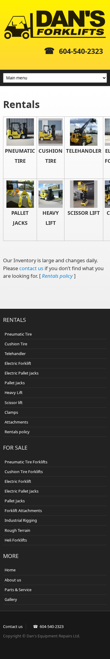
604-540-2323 (81, 51)
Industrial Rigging (21, 520)
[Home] (55, 24)
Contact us (13, 626)
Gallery (11, 599)
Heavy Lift (14, 392)
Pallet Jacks (15, 382)
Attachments (16, 422)
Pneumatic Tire (18, 334)
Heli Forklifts (16, 540)
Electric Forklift (18, 363)
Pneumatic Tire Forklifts (26, 462)
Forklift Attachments (23, 510)
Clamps (11, 412)
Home (10, 570)
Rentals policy (57, 275)
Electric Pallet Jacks (21, 373)
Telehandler (15, 353)
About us (13, 580)
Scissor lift (14, 402)
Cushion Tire (16, 344)
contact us (31, 268)
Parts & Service (18, 589)
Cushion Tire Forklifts (24, 471)
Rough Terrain (17, 530)
